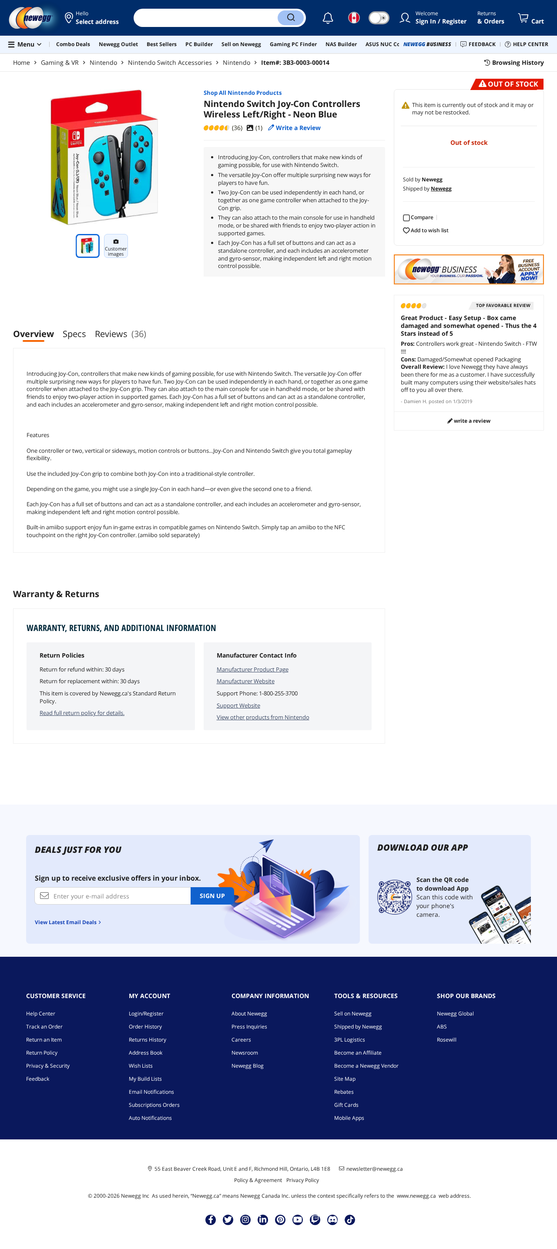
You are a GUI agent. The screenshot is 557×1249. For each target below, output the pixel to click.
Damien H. (415, 401)
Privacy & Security (48, 1065)
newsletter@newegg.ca (374, 1169)
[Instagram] (245, 1219)
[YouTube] (297, 1219)
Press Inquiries (249, 1026)
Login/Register (146, 1013)
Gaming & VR (60, 62)
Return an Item (44, 1039)
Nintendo (103, 62)
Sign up (212, 896)
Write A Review (471, 420)
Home (21, 62)
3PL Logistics (349, 1039)
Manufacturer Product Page (253, 669)
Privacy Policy (302, 1180)
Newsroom (245, 1052)
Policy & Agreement (258, 1180)
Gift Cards (346, 1105)
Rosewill (446, 1039)
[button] (92, 18)
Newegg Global (455, 1013)
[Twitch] (315, 1219)
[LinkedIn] (262, 1219)
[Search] (291, 17)
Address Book (145, 1052)
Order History (145, 1026)
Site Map (345, 1078)
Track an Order (44, 1026)
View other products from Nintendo (263, 717)
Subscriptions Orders (154, 1105)
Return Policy (41, 1052)
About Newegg (249, 1013)
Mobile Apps (349, 1118)
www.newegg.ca (416, 1195)
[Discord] (333, 1219)
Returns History (147, 1039)
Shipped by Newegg (358, 1026)
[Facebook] (210, 1219)
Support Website (238, 705)
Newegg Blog (248, 1065)
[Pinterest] (280, 1219)
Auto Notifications (150, 1118)
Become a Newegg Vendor (366, 1065)
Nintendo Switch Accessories (170, 62)
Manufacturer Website (246, 681)
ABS (442, 1026)
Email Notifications (151, 1091)
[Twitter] (228, 1219)
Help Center (40, 1013)
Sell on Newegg (353, 1013)
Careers (241, 1039)
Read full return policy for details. (82, 713)
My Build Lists (145, 1078)
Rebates (344, 1091)
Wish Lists (141, 1065)
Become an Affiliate (358, 1052)
